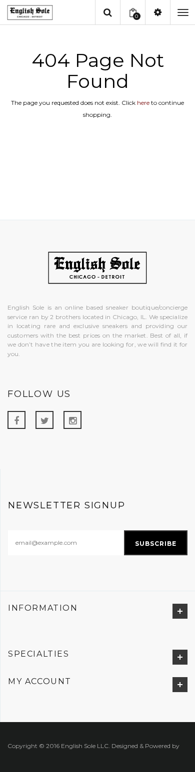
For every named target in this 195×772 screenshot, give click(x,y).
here (143, 102)
